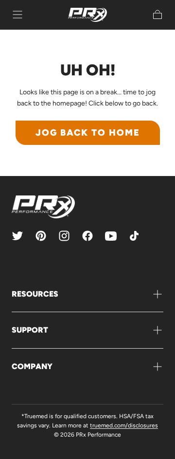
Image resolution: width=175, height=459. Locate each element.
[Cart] (157, 14)
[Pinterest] (41, 236)
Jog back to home (87, 132)
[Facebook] (87, 236)
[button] (17, 14)
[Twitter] (17, 236)
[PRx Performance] (87, 15)
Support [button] (30, 330)
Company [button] (32, 366)
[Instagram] (64, 236)
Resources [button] (35, 294)
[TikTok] (134, 236)
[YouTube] (111, 236)
